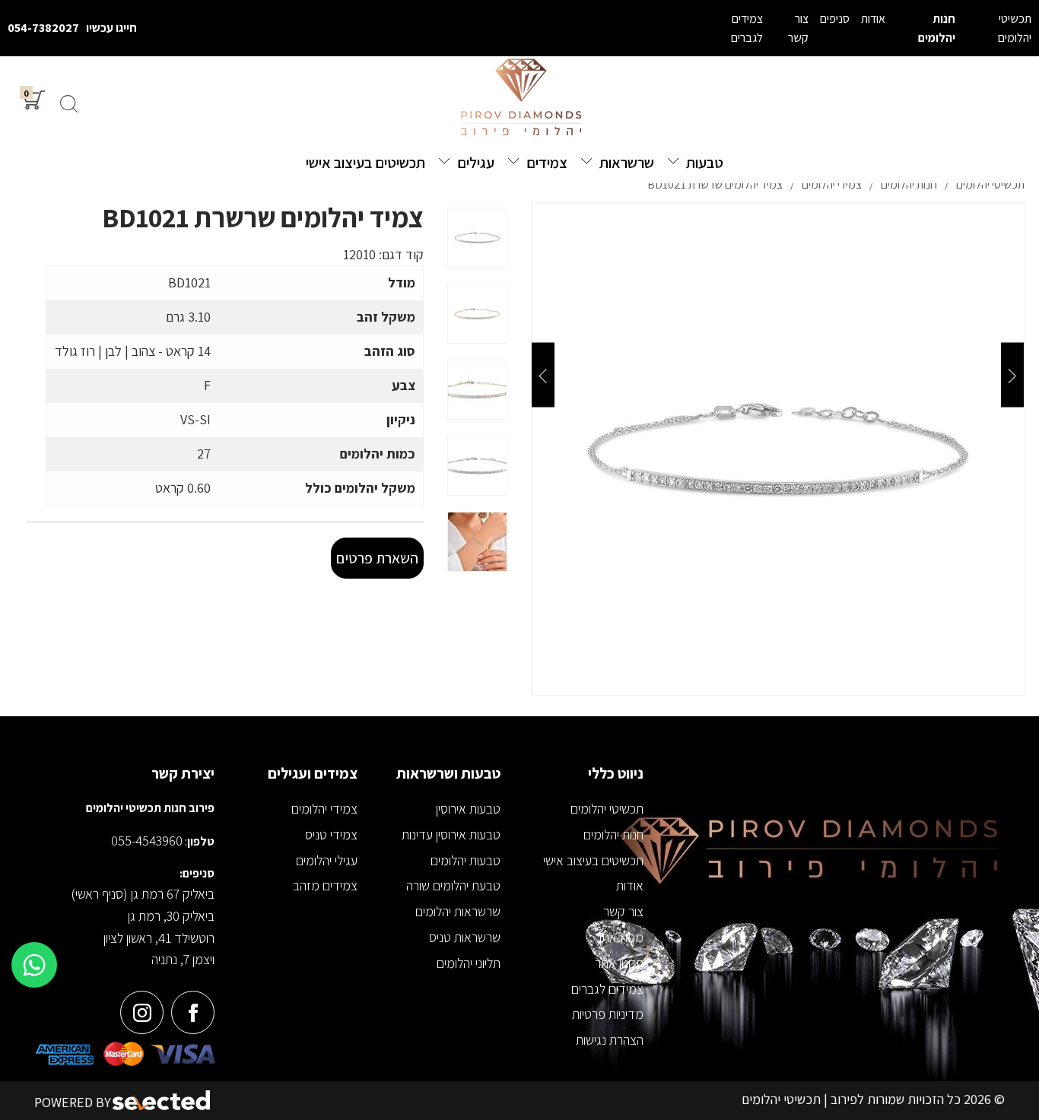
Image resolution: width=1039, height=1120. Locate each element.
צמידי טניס (331, 834)
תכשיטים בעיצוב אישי (593, 860)
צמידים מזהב (325, 885)
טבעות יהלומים (465, 860)
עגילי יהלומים (326, 860)
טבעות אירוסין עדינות (451, 834)
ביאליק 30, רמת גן (171, 916)
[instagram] (142, 1012)
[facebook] (192, 1012)
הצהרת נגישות (609, 1040)
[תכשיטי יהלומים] (519, 98)
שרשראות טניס (464, 937)
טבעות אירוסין (468, 808)
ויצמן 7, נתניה (182, 959)
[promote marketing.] (162, 1100)
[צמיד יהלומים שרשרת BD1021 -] (477, 238)
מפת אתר (619, 937)
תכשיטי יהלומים (606, 808)
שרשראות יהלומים (457, 911)
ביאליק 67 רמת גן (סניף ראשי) (142, 894)
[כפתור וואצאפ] (34, 965)
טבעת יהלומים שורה (453, 885)
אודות (629, 885)
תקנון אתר (619, 963)
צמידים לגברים (607, 989)
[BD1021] (778, 449)
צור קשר (623, 911)
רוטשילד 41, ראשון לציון (158, 938)
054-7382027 (43, 28)
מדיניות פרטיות (607, 1014)
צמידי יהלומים (324, 808)
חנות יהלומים (613, 834)
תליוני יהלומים (468, 963)
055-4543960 (147, 840)
